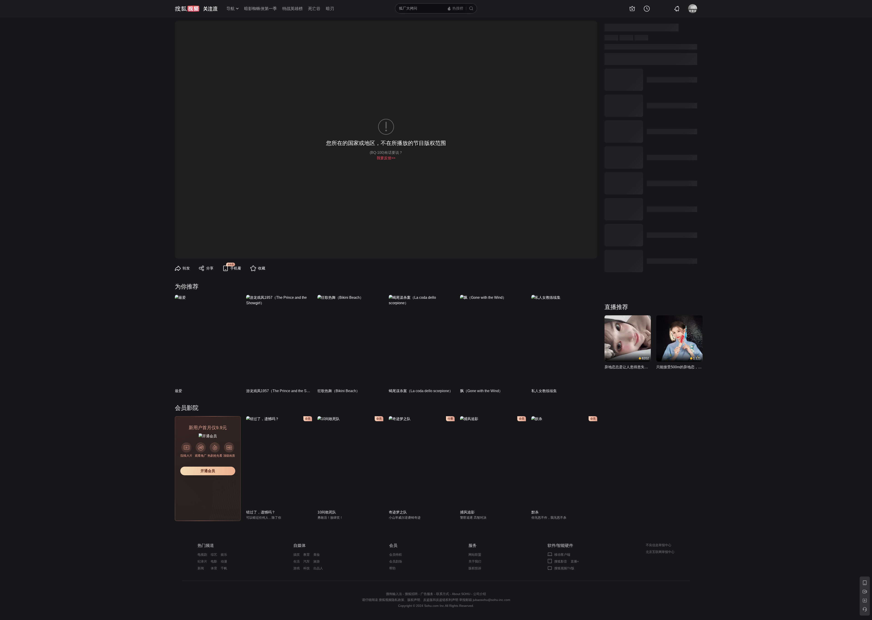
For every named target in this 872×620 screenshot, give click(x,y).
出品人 (318, 568)
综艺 (214, 554)
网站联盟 (474, 554)
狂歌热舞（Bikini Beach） (338, 391)
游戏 (296, 568)
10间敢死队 (326, 512)
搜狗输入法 (394, 594)
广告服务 (427, 594)
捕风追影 (467, 512)
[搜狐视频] (187, 9)
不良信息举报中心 (658, 545)
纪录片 (202, 561)
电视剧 (202, 554)
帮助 (392, 568)
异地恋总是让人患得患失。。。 (627, 367)
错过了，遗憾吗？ (260, 512)
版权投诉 (474, 568)
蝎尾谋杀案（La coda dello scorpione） (421, 391)
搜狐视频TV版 (564, 568)
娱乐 (224, 554)
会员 (393, 545)
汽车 (306, 561)
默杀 (535, 512)
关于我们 (474, 561)
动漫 (224, 561)
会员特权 (395, 554)
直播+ (575, 561)
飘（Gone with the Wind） (481, 391)
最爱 (178, 391)
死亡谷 (314, 8)
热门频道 (206, 545)
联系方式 (442, 594)
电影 (214, 561)
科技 (306, 568)
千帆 (224, 568)
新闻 (201, 568)
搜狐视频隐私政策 (391, 600)
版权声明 (413, 600)
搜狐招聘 (411, 594)
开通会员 (208, 471)
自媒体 (299, 545)
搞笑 (296, 554)
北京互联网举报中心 (660, 552)
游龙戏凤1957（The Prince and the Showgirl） (279, 391)
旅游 (316, 561)
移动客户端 (562, 554)
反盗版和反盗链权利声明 (440, 600)
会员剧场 (395, 561)
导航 (230, 9)
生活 (296, 561)
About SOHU (461, 594)
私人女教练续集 (544, 391)
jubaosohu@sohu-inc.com (491, 600)
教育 (306, 554)
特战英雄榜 (292, 8)
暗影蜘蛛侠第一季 (260, 8)
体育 (214, 568)
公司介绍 (479, 594)
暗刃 (330, 8)
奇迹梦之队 (398, 512)
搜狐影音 (560, 561)
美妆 (316, 554)
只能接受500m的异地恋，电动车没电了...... (679, 367)
